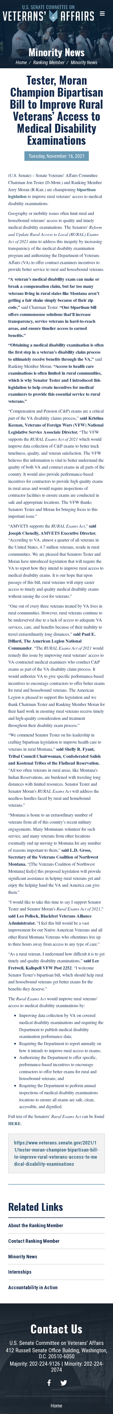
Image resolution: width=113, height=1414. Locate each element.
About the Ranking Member (35, 1225)
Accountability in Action (33, 1287)
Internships (20, 1272)
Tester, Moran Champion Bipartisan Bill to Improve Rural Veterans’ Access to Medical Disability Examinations (56, 110)
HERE (14, 1123)
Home (21, 62)
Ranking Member (48, 62)
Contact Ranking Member (34, 1241)
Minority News (56, 52)
